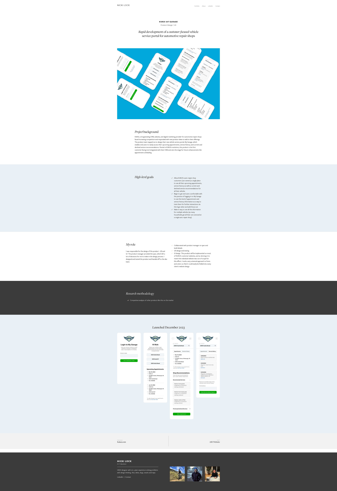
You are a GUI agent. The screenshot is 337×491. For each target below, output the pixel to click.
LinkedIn (120, 477)
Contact (128, 477)
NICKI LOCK (123, 5)
